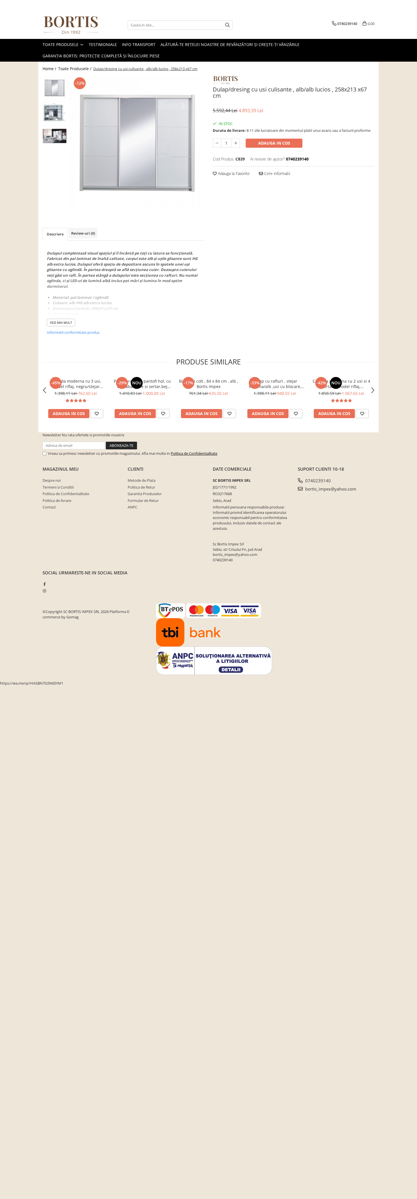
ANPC (132, 507)
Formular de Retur (143, 500)
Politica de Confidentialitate (194, 453)
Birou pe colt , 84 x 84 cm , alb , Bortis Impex (208, 383)
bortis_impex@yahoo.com (330, 489)
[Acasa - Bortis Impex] (71, 25)
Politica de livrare (57, 500)
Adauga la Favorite (233, 173)
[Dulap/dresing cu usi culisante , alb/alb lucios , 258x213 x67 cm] (137, 143)
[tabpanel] (137, 143)
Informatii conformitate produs (73, 332)
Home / (50, 68)
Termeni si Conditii (58, 487)
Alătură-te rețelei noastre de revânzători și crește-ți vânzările (230, 44)
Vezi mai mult (61, 322)
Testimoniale (103, 44)
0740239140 (317, 480)
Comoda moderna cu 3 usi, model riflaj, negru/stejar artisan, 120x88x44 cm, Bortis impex (76, 383)
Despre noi (52, 480)
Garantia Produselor (145, 493)
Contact (49, 507)
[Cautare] (227, 25)
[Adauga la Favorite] (96, 413)
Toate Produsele (61, 44)
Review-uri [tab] (83, 233)
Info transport (138, 44)
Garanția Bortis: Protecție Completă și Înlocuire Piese (101, 56)
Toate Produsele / (75, 68)
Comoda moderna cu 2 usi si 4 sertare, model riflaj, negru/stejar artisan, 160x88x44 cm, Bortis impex (341, 383)
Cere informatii (276, 173)
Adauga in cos (274, 143)
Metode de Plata (141, 480)
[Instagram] (44, 590)
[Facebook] (44, 584)
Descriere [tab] (55, 234)
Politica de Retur (141, 487)
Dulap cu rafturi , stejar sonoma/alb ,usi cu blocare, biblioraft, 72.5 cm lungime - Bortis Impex (275, 383)
